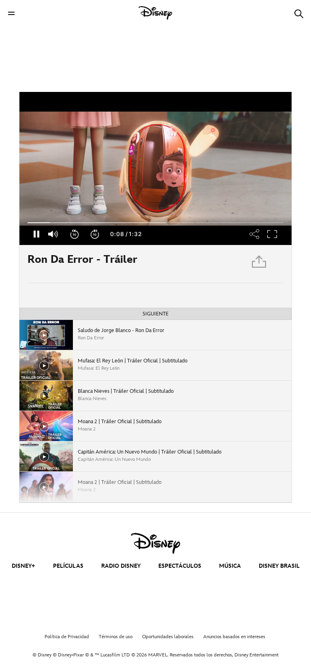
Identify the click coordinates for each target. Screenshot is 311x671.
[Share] (254, 234)
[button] (11, 13)
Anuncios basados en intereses (234, 637)
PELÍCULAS (68, 565)
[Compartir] (259, 264)
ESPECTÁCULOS (179, 565)
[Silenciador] (53, 234)
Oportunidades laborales (168, 637)
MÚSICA (230, 565)
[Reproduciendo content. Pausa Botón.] (36, 234)
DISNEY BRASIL (279, 565)
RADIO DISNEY (121, 565)
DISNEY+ (23, 565)
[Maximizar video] (272, 234)
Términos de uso (115, 637)
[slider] (155, 223)
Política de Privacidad (67, 637)
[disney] (155, 543)
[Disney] (155, 13)
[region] (155, 168)
